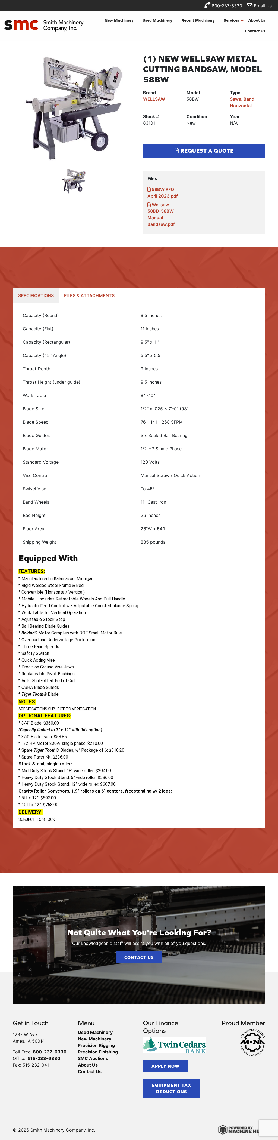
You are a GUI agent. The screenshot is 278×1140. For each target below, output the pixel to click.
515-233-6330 (44, 1058)
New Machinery (119, 20)
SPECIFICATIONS (36, 295)
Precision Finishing (98, 1052)
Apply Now (165, 1066)
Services (234, 20)
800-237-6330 (226, 5)
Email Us (262, 5)
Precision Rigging (96, 1045)
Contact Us (255, 31)
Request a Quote (206, 150)
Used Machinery (157, 20)
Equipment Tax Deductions (171, 1088)
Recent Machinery (198, 20)
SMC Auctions (93, 1058)
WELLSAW (154, 99)
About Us (256, 20)
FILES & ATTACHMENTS (89, 295)
